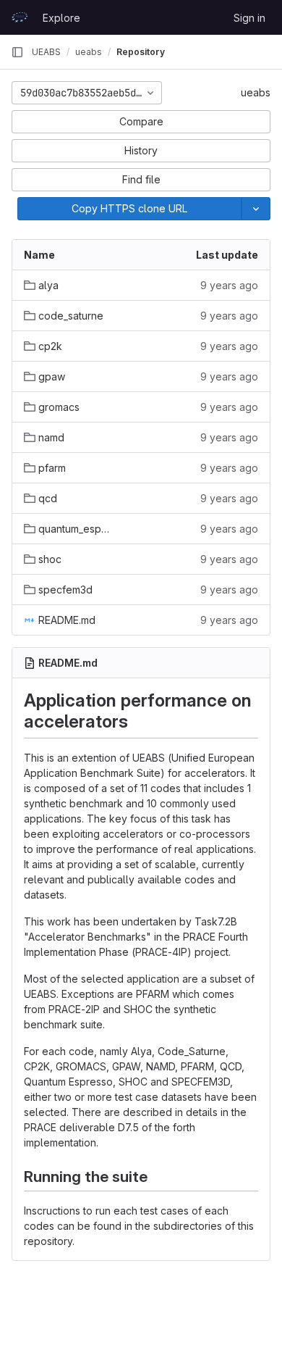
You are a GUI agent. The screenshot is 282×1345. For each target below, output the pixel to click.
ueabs (255, 92)
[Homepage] (19, 17)
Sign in (249, 18)
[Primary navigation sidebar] (17, 52)
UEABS (46, 51)
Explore (61, 18)
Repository (140, 51)
